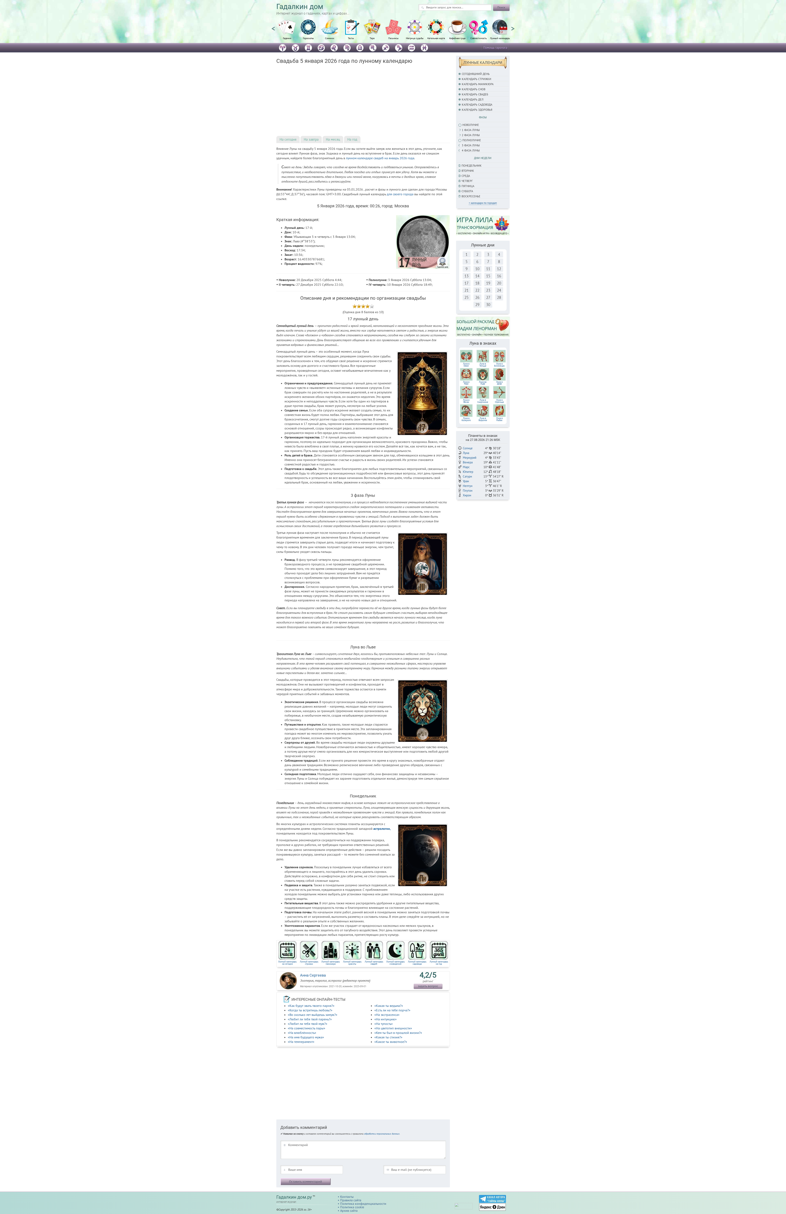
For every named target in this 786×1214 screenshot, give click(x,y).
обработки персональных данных (382, 1133)
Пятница (468, 186)
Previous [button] (273, 27)
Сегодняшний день (476, 74)
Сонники (329, 38)
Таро (372, 38)
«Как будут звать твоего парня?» (311, 1006)
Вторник (468, 171)
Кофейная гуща (457, 38)
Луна (466, 453)
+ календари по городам (483, 203)
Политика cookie (352, 1207)
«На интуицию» (385, 1019)
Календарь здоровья (477, 110)
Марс (466, 467)
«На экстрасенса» (387, 1015)
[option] (287, 31)
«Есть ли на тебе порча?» (392, 1010)
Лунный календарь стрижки (309, 962)
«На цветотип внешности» (393, 1028)
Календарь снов (473, 89)
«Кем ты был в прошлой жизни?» (398, 1033)
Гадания (287, 38)
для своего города (400, 194)
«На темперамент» (301, 1042)
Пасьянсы (393, 38)
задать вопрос (428, 986)
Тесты (351, 38)
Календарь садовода (477, 104)
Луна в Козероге (466, 419)
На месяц (333, 139)
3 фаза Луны (471, 145)
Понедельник (472, 165)
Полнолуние (471, 140)
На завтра (311, 139)
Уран (466, 481)
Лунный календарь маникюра (330, 962)
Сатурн (467, 476)
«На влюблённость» (302, 1033)
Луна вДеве (499, 383)
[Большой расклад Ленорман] (483, 326)
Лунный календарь (500, 38)
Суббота (467, 191)
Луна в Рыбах (499, 419)
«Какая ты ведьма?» (388, 1006)
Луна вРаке (466, 383)
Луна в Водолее (483, 419)
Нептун (467, 486)
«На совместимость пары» (306, 1028)
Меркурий (469, 458)
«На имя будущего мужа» (306, 1037)
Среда (466, 176)
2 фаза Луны (471, 135)
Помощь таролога (495, 48)
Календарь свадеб (475, 94)
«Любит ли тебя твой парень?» (310, 1019)
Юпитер (468, 472)
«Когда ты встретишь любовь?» (310, 1010)
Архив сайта (349, 1210)
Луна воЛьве (483, 383)
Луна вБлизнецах (499, 364)
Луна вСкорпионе (482, 401)
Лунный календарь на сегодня (287, 962)
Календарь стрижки (476, 79)
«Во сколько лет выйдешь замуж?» (312, 1015)
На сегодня (288, 139)
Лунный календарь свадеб (374, 962)
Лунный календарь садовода (417, 962)
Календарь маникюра (478, 84)
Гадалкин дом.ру (294, 1197)
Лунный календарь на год (439, 962)
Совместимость (478, 38)
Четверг (467, 181)
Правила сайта (350, 1200)
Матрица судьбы (414, 38)
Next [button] (513, 27)
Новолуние (470, 125)
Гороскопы (308, 38)
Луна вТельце (482, 364)
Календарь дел (472, 99)
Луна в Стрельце (499, 401)
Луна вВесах (466, 401)
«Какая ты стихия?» (388, 1037)
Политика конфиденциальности (363, 1204)
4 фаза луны (471, 150)
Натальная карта (436, 38)
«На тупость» (383, 1024)
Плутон (467, 490)
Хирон (467, 495)
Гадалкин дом (299, 6)
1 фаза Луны (471, 130)
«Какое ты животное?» (390, 1042)
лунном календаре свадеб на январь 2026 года (380, 158)
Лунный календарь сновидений (395, 962)
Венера (468, 462)
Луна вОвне (466, 364)
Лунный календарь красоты (352, 962)
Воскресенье (471, 196)
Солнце (468, 448)
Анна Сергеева (313, 975)
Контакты (347, 1197)
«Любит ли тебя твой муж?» (307, 1024)
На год (352, 139)
